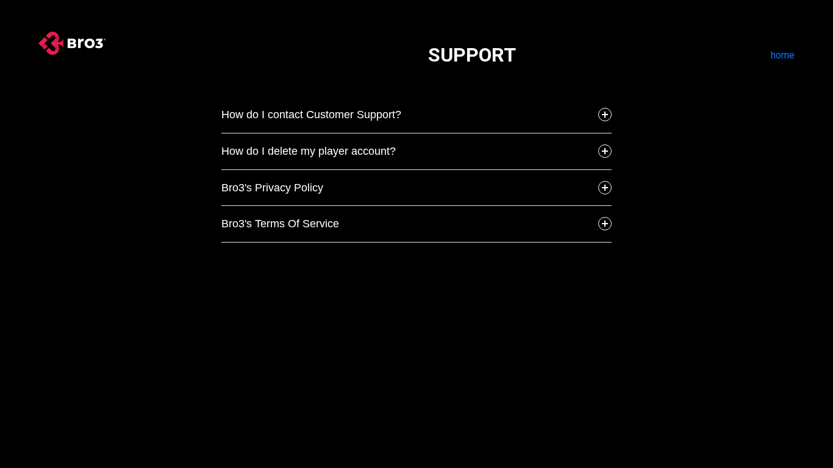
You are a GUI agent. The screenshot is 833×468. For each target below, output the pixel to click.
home (783, 55)
